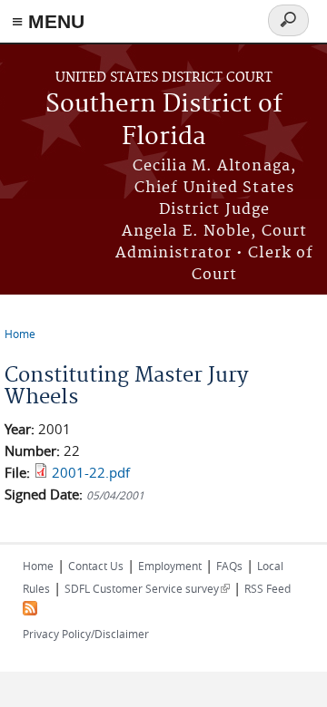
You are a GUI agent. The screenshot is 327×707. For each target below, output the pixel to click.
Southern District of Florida (163, 121)
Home (20, 333)
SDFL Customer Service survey (147, 588)
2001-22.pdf (91, 472)
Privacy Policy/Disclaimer (86, 633)
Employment (170, 565)
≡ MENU (48, 21)
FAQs (229, 565)
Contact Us (96, 565)
